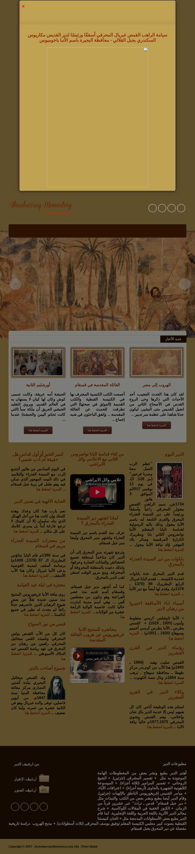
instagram (181, 208)
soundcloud (162, 208)
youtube (152, 208)
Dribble (171, 208)
